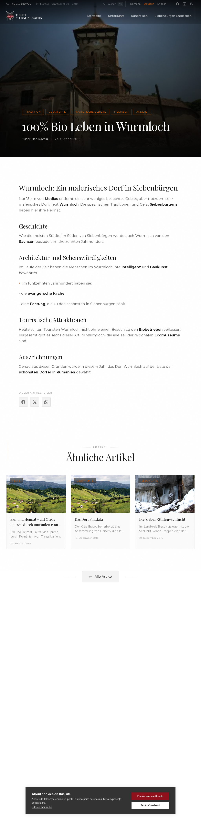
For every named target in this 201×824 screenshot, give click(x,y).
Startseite (94, 16)
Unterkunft (116, 16)
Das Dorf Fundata (89, 519)
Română (135, 3)
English (161, 3)
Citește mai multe (42, 807)
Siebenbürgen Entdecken (173, 16)
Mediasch (121, 111)
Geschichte (57, 111)
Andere (142, 111)
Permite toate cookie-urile (150, 796)
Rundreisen (139, 16)
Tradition (32, 111)
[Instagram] (184, 4)
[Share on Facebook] (23, 402)
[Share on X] (34, 402)
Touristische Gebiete (90, 111)
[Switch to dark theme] (191, 4)
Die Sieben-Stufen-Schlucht (162, 519)
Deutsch (149, 3)
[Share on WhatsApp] (46, 402)
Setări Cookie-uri (150, 805)
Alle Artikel (104, 576)
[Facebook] (177, 4)
